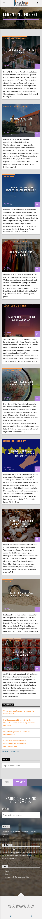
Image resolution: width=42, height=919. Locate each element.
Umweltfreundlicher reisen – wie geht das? (21, 383)
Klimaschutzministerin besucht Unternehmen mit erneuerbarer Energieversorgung (14, 743)
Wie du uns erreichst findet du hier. (15, 837)
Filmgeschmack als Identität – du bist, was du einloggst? (21, 453)
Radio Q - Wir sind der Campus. (21, 800)
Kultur (6, 306)
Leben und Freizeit (10, 106)
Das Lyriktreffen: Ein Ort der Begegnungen (21, 318)
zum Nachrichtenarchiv (10, 751)
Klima (18, 371)
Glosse (17, 641)
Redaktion (7, 65)
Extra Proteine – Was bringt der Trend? (21, 594)
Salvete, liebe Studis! (21, 119)
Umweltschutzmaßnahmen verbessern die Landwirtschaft (18, 712)
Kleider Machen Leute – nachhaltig (21, 253)
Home (7, 871)
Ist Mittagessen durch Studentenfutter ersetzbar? (22, 524)
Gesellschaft (8, 39)
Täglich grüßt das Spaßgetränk (21, 653)
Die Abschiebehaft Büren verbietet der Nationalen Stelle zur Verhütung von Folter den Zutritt (19, 722)
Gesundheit (7, 582)
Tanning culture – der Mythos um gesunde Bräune (21, 189)
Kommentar (21, 39)
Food (5, 511)
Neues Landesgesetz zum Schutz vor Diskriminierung (16, 733)
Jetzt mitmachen (8, 858)
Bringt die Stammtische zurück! (21, 51)
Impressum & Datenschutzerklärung (18, 877)
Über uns (8, 874)
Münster (23, 106)
